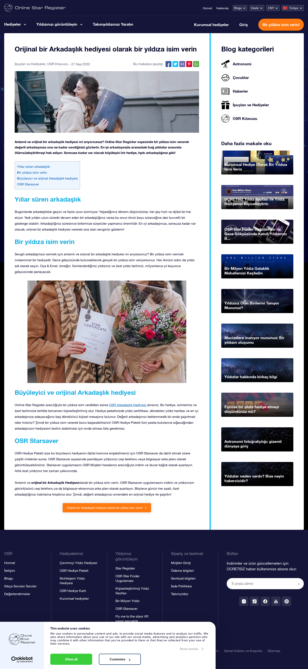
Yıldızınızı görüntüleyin (56, 24)
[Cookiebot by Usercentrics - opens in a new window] (22, 659)
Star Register (125, 568)
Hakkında (222, 8)
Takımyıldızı (179, 594)
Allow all (71, 659)
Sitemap (274, 651)
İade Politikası (181, 586)
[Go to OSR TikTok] (254, 601)
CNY (271, 8)
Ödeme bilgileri (182, 570)
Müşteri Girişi (181, 563)
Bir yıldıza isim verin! (281, 24)
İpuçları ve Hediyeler (30, 64)
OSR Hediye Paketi (74, 570)
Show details (189, 649)
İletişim (9, 570)
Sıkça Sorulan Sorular (20, 586)
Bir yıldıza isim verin (32, 172)
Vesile (255, 8)
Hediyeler (12, 24)
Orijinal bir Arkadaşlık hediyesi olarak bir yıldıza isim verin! (105, 507)
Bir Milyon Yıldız (127, 601)
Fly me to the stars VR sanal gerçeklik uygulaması (131, 620)
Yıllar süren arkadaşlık (33, 166)
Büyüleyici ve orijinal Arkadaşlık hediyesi (47, 178)
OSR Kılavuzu (57, 64)
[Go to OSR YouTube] (276, 601)
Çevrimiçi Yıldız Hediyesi (78, 563)
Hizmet (207, 8)
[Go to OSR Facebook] (265, 601)
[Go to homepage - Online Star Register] (35, 7)
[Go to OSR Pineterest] (286, 601)
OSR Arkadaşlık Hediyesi (127, 405)
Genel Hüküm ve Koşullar (243, 651)
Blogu (238, 8)
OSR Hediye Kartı (73, 591)
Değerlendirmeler (17, 594)
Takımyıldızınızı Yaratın (113, 24)
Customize (117, 659)
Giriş (243, 24)
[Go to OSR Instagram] (243, 601)
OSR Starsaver (28, 184)
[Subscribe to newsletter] (298, 584)
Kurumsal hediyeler (211, 24)
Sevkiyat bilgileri (183, 578)
